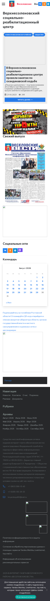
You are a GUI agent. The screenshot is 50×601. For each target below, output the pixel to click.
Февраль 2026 (9, 425)
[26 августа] (25, 173)
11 (13, 285)
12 (19, 285)
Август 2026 (8, 418)
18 (13, 288)
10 (8, 285)
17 (8, 288)
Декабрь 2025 (36, 425)
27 (25, 292)
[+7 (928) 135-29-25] (5, 492)
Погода (8, 380)
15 (37, 285)
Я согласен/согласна (26, 597)
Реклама (6, 399)
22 (37, 288)
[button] (3, 4)
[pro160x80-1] (36, 520)
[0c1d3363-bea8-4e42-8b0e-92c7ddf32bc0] (25, 352)
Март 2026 (31, 421)
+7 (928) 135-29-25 (16, 492)
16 (43, 285)
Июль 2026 (20, 418)
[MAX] (20, 250)
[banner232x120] (36, 507)
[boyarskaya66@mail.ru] (5, 497)
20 (25, 288)
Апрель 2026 (19, 421)
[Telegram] (15, 250)
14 (31, 285)
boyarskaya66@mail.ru (17, 497)
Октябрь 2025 (22, 428)
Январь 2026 (22, 425)
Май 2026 (7, 421)
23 (42, 288)
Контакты (16, 395)
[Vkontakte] (40, 4)
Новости (6, 395)
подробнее (19, 585)
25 (13, 292)
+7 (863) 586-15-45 (16, 486)
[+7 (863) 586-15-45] (5, 486)
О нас (25, 395)
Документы (17, 399)
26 (19, 292)
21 (31, 288)
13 (25, 285)
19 (19, 288)
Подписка (33, 395)
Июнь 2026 (32, 418)
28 (31, 292)
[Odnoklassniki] (44, 4)
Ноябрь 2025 (8, 428)
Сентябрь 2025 (37, 428)
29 (37, 292)
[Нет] (46, 590)
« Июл (8, 302)
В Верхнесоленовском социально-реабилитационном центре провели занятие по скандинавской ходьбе (24, 74)
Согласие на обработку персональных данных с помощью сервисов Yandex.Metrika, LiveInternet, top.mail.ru (24, 550)
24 (7, 292)
